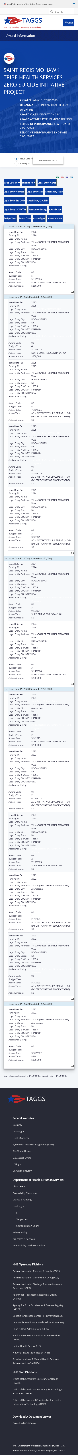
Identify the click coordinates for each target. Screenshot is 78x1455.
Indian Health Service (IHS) (27, 1346)
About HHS (19, 1186)
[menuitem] (57, 177)
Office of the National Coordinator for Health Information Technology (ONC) (37, 1402)
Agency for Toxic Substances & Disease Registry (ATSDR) (38, 1307)
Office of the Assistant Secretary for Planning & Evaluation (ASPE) (38, 1391)
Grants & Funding (22, 1199)
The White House (22, 1151)
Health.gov (18, 1206)
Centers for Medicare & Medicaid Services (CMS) (38, 1322)
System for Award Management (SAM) (33, 1144)
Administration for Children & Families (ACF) (36, 1271)
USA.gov (17, 1164)
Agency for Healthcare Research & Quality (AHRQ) (35, 1296)
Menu (69, 22)
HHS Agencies (20, 1219)
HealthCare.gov (21, 1138)
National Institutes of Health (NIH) (31, 1352)
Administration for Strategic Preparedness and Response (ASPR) (38, 1286)
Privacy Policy (20, 1232)
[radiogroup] (25, 161)
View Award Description (48, 160)
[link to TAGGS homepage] (29, 21)
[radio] (24, 159)
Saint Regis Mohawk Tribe (44, 701)
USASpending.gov (22, 1170)
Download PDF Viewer (24, 1423)
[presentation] (39, 627)
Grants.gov (18, 1131)
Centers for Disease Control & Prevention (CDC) (38, 1315)
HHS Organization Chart (26, 1225)
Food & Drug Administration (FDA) (31, 1329)
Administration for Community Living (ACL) (36, 1277)
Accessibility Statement (25, 1193)
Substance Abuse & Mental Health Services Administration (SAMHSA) (36, 1361)
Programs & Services (24, 1239)
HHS (15, 1212)
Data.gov (17, 1124)
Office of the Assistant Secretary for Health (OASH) (35, 1380)
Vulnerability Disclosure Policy (29, 1245)
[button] (51, 11)
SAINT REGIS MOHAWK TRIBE (46, 238)
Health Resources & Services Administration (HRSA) (36, 1337)
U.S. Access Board (22, 1157)
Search (58, 12)
